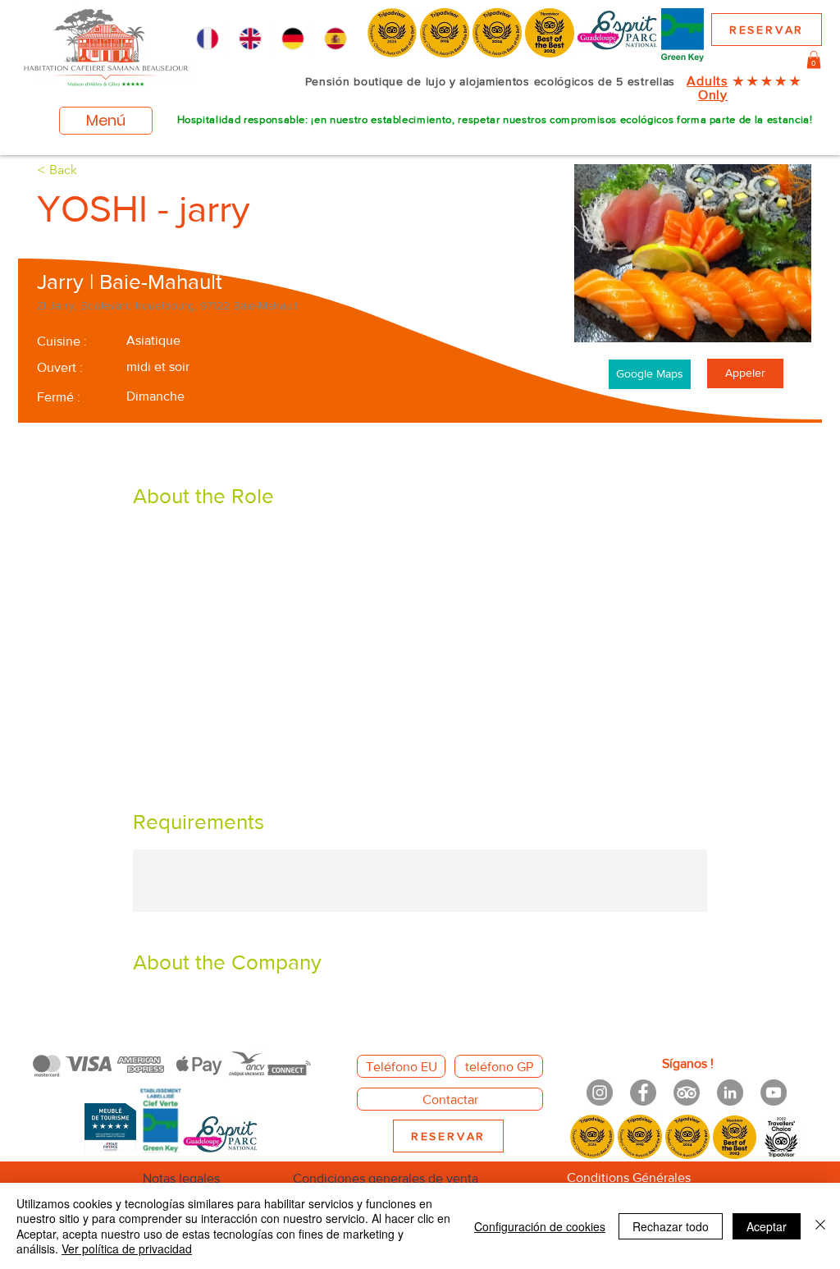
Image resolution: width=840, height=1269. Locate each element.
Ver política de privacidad (127, 1248)
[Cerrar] (820, 1226)
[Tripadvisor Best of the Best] (686, 1092)
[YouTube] (773, 1092)
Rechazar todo (670, 1226)
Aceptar (766, 1226)
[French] (207, 38)
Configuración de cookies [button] (539, 1226)
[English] (249, 38)
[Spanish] (335, 38)
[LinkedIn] (730, 1092)
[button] (813, 60)
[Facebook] (643, 1092)
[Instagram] (600, 1092)
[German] (293, 38)
